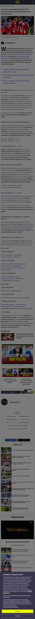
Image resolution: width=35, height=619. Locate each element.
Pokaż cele (17, 616)
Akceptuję (17, 611)
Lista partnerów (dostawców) (10, 607)
